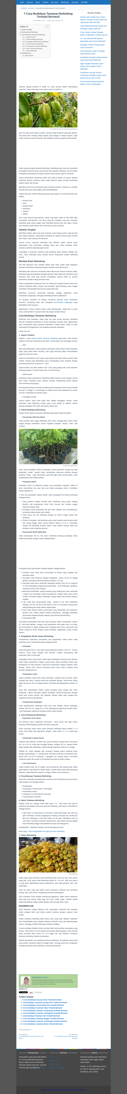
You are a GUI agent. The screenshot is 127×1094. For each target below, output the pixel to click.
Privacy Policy (55, 1064)
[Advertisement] (48, 72)
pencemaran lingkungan (63, 302)
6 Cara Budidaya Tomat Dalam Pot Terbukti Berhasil (43, 1005)
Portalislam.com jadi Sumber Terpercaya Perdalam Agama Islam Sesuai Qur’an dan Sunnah (93, 75)
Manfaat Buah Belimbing (29, 32)
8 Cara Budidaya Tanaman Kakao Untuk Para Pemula (31, 1036)
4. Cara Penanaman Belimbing (34, 44)
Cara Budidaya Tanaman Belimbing (33, 34)
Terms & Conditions (57, 1068)
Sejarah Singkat (26, 29)
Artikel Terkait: (29, 55)
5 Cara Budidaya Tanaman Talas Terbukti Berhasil (42, 1008)
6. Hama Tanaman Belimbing (33, 48)
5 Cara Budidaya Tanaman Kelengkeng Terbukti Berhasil (45, 1013)
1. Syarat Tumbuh (30, 37)
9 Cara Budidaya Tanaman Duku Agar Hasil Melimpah (65, 1036)
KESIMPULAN (26, 53)
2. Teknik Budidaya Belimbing (34, 39)
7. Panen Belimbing (31, 51)
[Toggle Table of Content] (46, 26)
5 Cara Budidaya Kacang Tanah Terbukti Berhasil (42, 1000)
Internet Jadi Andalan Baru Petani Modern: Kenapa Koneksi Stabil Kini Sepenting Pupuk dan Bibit (93, 19)
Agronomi (28, 1029)
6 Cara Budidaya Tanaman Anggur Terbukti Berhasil (43, 1018)
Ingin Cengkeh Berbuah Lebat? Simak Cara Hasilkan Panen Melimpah (91, 66)
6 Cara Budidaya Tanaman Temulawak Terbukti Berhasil (45, 1021)
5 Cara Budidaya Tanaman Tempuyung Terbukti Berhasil (45, 1011)
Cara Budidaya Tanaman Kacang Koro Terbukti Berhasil (45, 1002)
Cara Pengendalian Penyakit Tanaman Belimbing (46, 831)
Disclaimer (53, 1061)
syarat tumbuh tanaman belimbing (44, 338)
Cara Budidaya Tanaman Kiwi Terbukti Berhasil (41, 1016)
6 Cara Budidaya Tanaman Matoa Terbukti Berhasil (43, 1024)
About (52, 1057)
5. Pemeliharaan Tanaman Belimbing (36, 46)
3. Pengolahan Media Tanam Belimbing (36, 41)
